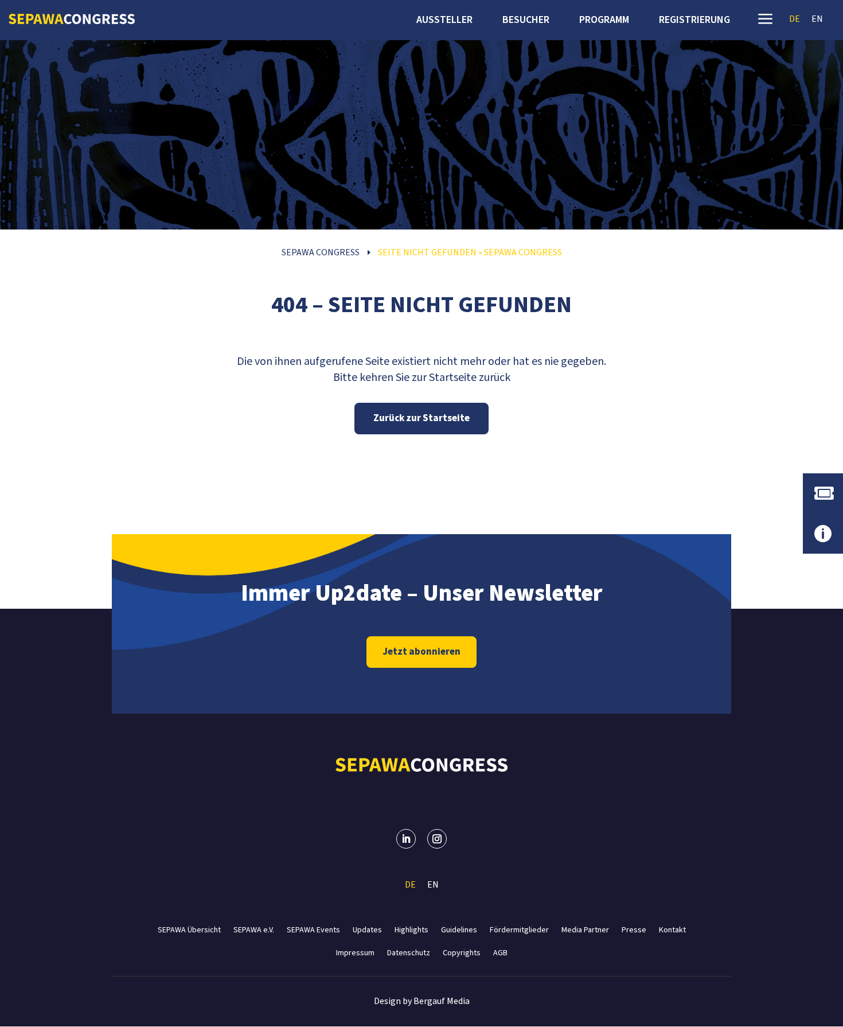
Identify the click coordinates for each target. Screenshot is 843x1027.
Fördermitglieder (519, 929)
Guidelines (459, 929)
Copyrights (462, 952)
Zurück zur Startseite (421, 418)
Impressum (355, 952)
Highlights (411, 929)
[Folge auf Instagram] (437, 839)
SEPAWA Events (313, 929)
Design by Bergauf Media (422, 1001)
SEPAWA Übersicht (189, 929)
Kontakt (672, 929)
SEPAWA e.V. (253, 929)
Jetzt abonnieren (421, 652)
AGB (500, 952)
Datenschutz (408, 952)
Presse (634, 929)
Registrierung (694, 21)
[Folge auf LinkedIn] (406, 839)
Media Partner (585, 929)
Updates (367, 929)
